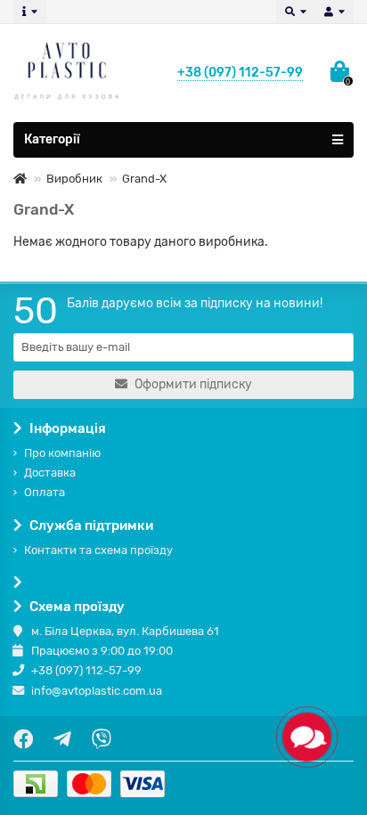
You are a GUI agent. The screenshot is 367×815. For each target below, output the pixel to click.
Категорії (52, 139)
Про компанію (62, 453)
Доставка (50, 472)
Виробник (74, 178)
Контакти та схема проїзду (98, 550)
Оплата (44, 492)
